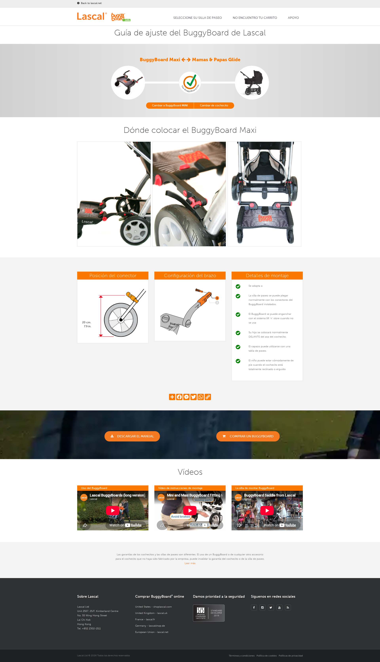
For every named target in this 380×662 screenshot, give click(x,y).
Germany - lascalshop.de (150, 625)
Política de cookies (266, 655)
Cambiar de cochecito (214, 105)
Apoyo (293, 18)
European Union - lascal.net (151, 632)
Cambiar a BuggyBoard (170, 105)
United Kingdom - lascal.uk (151, 613)
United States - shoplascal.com (153, 606)
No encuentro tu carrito (255, 18)
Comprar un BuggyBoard (251, 436)
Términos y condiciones (242, 655)
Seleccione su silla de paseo (197, 18)
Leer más (190, 563)
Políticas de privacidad (291, 655)
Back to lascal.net (91, 3)
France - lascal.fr (145, 619)
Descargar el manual (135, 436)
